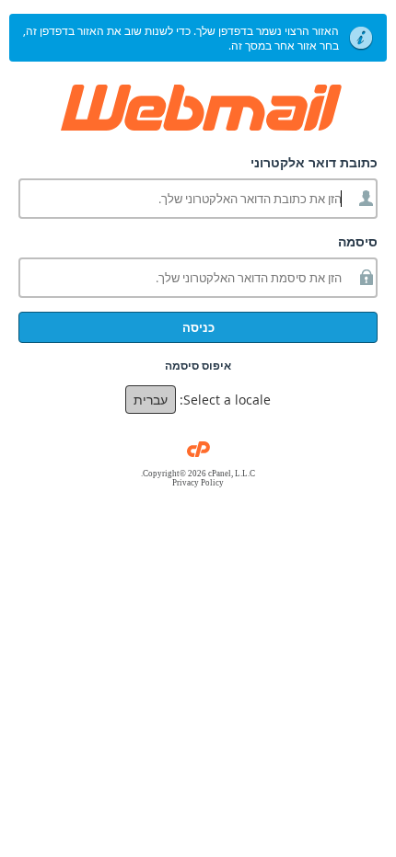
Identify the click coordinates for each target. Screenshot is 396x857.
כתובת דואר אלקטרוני (314, 162)
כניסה (198, 327)
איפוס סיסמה (198, 365)
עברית (151, 399)
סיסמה (358, 241)
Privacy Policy (198, 482)
